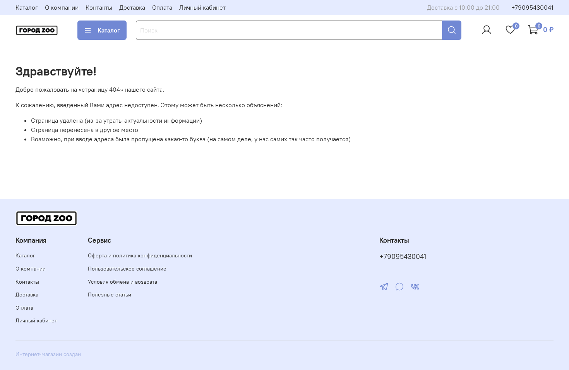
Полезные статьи (109, 294)
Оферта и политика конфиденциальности (140, 255)
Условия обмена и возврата (122, 281)
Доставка (132, 7)
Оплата (162, 7)
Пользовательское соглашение (127, 268)
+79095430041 (532, 7)
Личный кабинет (202, 7)
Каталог (26, 7)
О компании (62, 7)
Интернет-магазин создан (48, 354)
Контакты (99, 7)
